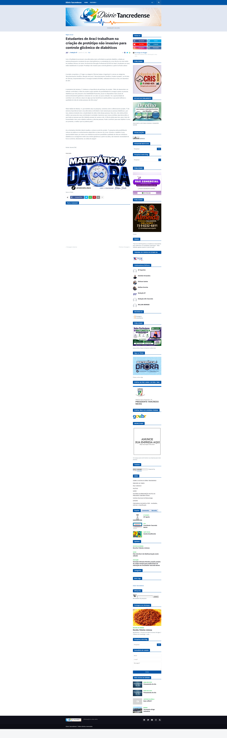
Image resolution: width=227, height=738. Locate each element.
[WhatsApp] (129, 52)
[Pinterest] (94, 197)
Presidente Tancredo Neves (150, 526)
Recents (154, 510)
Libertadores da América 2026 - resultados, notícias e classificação (145, 504)
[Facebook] (124, 52)
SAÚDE (135, 491)
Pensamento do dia (149, 684)
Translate (139, 471)
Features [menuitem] (93, 2)
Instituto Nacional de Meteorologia (143, 498)
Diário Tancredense (73, 2)
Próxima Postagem (124, 247)
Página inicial (69, 34)
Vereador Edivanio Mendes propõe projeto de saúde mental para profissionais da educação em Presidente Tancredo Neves (146, 563)
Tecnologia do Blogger (141, 52)
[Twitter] (127, 52)
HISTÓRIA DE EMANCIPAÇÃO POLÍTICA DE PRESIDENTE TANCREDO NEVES (144, 494)
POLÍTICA (135, 488)
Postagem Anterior (72, 247)
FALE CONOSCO (137, 486)
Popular (136, 510)
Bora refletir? (147, 701)
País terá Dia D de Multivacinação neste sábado (146, 555)
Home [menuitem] (86, 2)
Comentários (139, 318)
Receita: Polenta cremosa (141, 548)
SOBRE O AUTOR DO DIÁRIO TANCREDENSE (144, 480)
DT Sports (146, 517)
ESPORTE (135, 501)
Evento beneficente (149, 534)
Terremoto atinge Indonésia (149, 710)
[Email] (98, 197)
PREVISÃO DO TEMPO (139, 483)
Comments (145, 510)
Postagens (138, 316)
